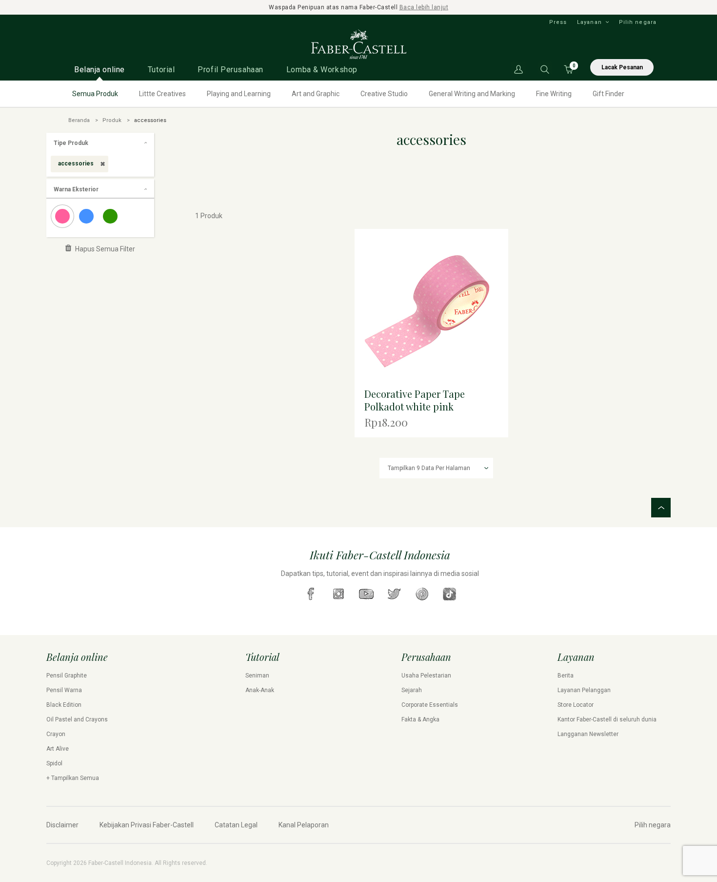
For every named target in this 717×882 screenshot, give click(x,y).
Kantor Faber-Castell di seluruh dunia (607, 719)
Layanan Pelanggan (584, 690)
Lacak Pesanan (622, 67)
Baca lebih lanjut (424, 7)
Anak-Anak (259, 690)
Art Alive (57, 749)
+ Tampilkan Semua (72, 778)
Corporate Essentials (429, 705)
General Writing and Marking (472, 94)
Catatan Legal (236, 824)
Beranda (79, 120)
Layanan (589, 22)
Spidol (54, 763)
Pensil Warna (64, 690)
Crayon (55, 734)
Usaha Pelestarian (426, 675)
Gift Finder (608, 94)
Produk (111, 120)
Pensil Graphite (66, 675)
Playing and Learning (239, 94)
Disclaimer (62, 824)
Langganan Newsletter (588, 734)
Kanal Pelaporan (304, 824)
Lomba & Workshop (322, 69)
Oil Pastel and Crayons (77, 719)
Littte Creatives (162, 94)
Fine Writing (554, 94)
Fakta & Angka (420, 719)
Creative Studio (384, 94)
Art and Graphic (315, 94)
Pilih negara (638, 22)
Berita (566, 675)
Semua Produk (95, 94)
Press (558, 22)
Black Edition (63, 705)
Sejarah (411, 690)
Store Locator (576, 705)
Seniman (257, 675)
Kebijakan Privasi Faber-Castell (147, 824)
